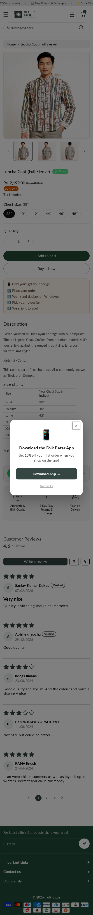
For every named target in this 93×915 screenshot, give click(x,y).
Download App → (46, 474)
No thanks (46, 486)
